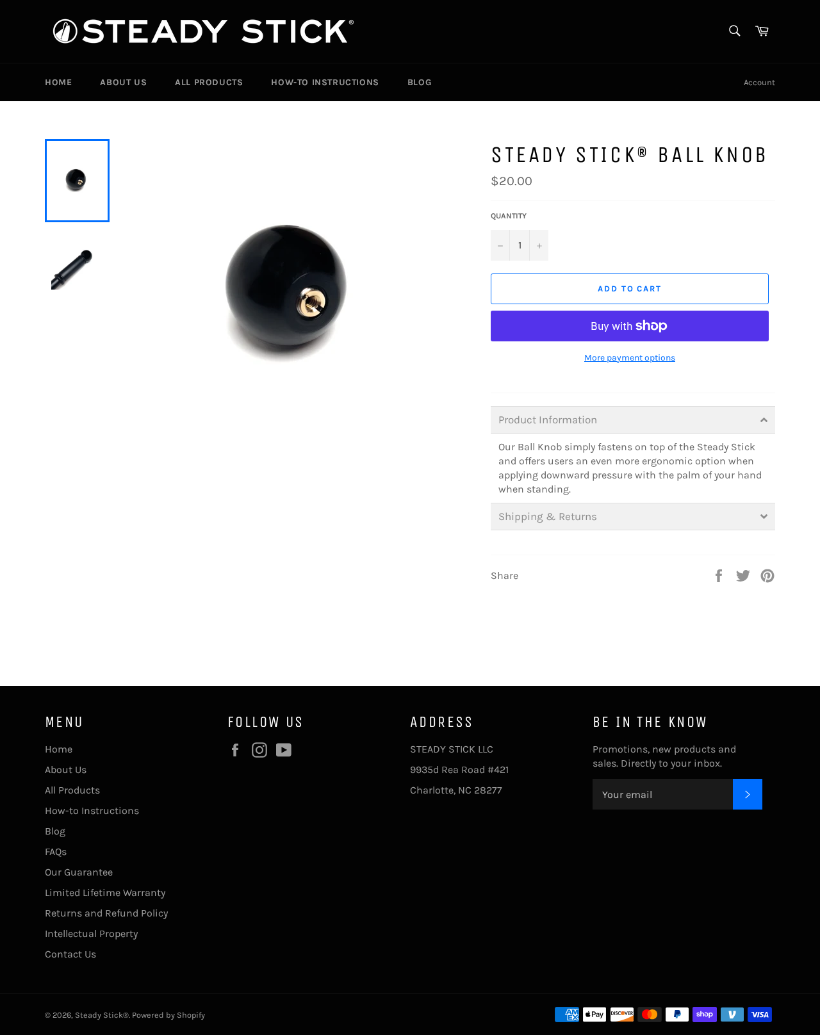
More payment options (629, 357)
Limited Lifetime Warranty (105, 892)
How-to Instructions (325, 82)
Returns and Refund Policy (106, 913)
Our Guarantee (79, 872)
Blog (419, 82)
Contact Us (70, 954)
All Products (209, 82)
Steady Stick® (102, 1015)
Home (58, 82)
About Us (123, 82)
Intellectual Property (91, 933)
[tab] (633, 420)
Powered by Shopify (168, 1015)
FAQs (56, 851)
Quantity (509, 215)
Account (759, 82)
